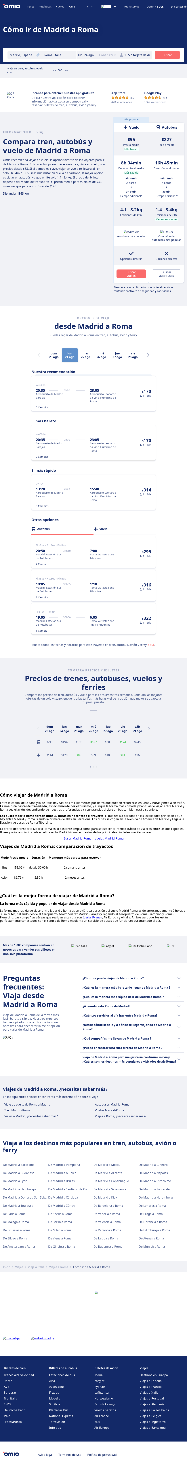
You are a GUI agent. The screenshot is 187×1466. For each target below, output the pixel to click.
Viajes (19, 1267)
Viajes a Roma (58, 1267)
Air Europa (102, 1428)
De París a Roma (14, 1214)
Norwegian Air (104, 1398)
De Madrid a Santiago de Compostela (74, 1189)
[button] (87, 55)
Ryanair (97, 917)
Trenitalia (10, 1398)
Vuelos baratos (105, 1410)
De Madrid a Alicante (108, 1173)
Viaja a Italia (36, 1267)
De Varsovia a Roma (107, 1230)
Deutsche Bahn (15, 1410)
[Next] (148, 355)
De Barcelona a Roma (108, 1206)
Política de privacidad (102, 1455)
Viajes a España (151, 1381)
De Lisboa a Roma (106, 1238)
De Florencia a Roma (153, 1222)
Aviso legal (45, 1455)
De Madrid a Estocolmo (155, 1181)
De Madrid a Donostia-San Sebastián (28, 1197)
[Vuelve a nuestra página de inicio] (14, 7)
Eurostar (10, 1393)
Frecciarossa (13, 1422)
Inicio (6, 1267)
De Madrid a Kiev (105, 1197)
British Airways (105, 1404)
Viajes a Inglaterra (153, 1422)
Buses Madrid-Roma (77, 838)
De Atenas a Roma (151, 1238)
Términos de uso (69, 1455)
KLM (97, 1422)
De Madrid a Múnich (62, 1173)
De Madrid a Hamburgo (19, 1189)
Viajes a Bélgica (151, 1416)
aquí (151, 645)
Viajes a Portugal (152, 1398)
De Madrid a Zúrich (61, 1206)
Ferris (71, 6)
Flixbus (54, 1393)
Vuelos (60, 6)
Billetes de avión (106, 1368)
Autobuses (45, 6)
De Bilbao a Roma (15, 1238)
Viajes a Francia (151, 1387)
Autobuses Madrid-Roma (112, 1104)
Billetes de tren (15, 1368)
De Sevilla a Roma (60, 1214)
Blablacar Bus (58, 1410)
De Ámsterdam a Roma (19, 1247)
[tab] (62, 529)
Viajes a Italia (149, 1393)
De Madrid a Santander (155, 1189)
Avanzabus (57, 1387)
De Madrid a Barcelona (19, 1165)
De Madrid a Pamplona (64, 1165)
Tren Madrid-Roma (17, 1110)
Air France (101, 1416)
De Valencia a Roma (107, 1222)
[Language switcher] (109, 6)
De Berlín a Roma (60, 1222)
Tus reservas (131, 6)
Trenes (30, 6)
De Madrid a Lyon (15, 1181)
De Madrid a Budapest (18, 1173)
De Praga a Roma (151, 1214)
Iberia (87, 917)
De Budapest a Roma (108, 1247)
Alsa (52, 1381)
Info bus (55, 1428)
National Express (61, 1416)
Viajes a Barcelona (153, 1428)
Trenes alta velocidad (19, 1375)
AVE (6, 1387)
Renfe (8, 1381)
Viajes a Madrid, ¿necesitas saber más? (31, 1116)
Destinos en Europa (154, 1375)
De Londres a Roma (152, 1206)
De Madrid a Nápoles (153, 1173)
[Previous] (38, 729)
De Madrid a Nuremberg (156, 1197)
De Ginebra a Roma (61, 1247)
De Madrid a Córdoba (63, 1197)
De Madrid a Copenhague (111, 1181)
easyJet (99, 1381)
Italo (7, 1416)
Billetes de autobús (63, 1368)
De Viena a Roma (60, 1238)
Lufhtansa (101, 1393)
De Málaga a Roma (16, 1222)
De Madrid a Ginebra (153, 1165)
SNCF (7, 1404)
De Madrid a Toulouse (18, 1206)
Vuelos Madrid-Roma (109, 838)
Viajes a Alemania (152, 1404)
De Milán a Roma (60, 1230)
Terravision (57, 1422)
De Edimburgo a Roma (154, 1230)
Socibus (54, 1404)
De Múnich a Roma (152, 1247)
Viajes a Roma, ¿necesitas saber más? (120, 1116)
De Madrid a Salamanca (110, 1189)
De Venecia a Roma (107, 1214)
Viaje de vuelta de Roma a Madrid (27, 1104)
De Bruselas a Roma (16, 1230)
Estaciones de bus (62, 1375)
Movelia (54, 1398)
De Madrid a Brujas (61, 1181)
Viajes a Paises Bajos (154, 1410)
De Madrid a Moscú (107, 1165)
